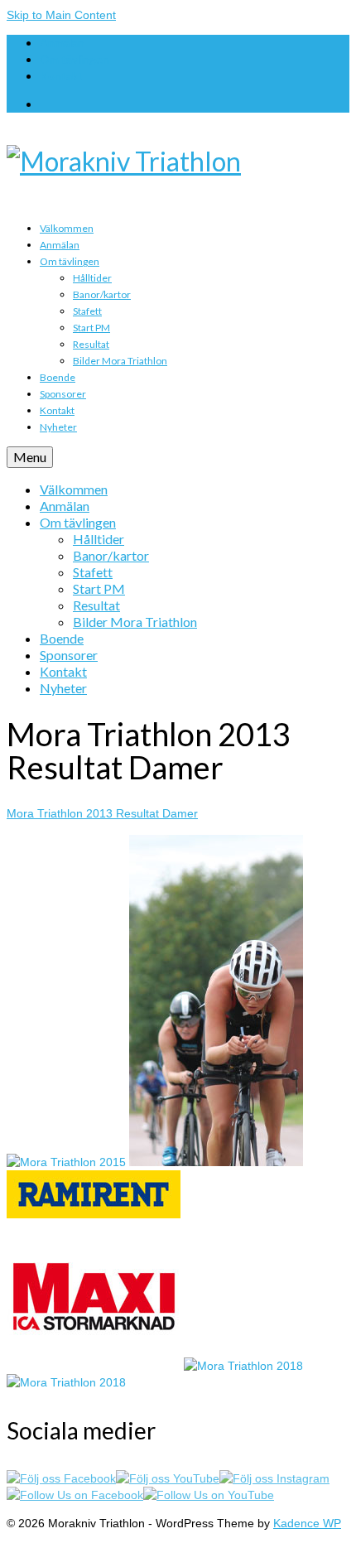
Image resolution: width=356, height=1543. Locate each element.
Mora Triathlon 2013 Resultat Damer (102, 813)
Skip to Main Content (61, 15)
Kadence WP (307, 1523)
